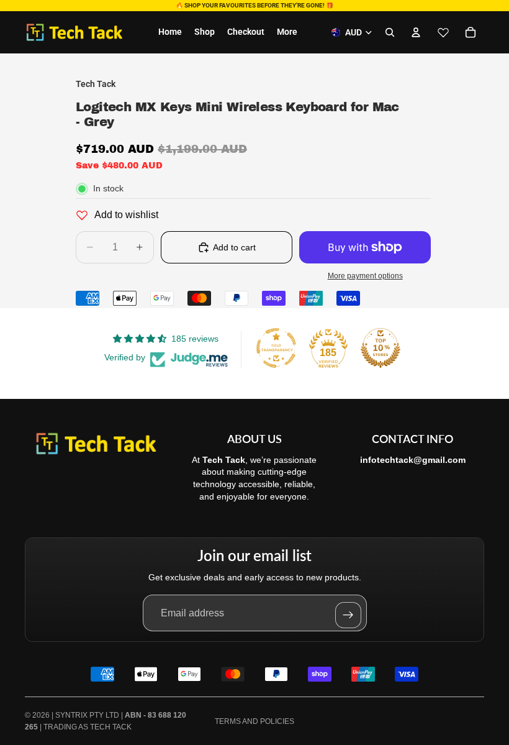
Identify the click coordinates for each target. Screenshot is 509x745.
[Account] (416, 32)
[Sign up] (348, 615)
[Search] (389, 32)
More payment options (365, 276)
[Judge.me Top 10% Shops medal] (380, 348)
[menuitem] (287, 32)
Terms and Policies (254, 721)
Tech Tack (111, 727)
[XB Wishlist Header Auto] (443, 32)
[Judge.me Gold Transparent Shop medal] (276, 348)
